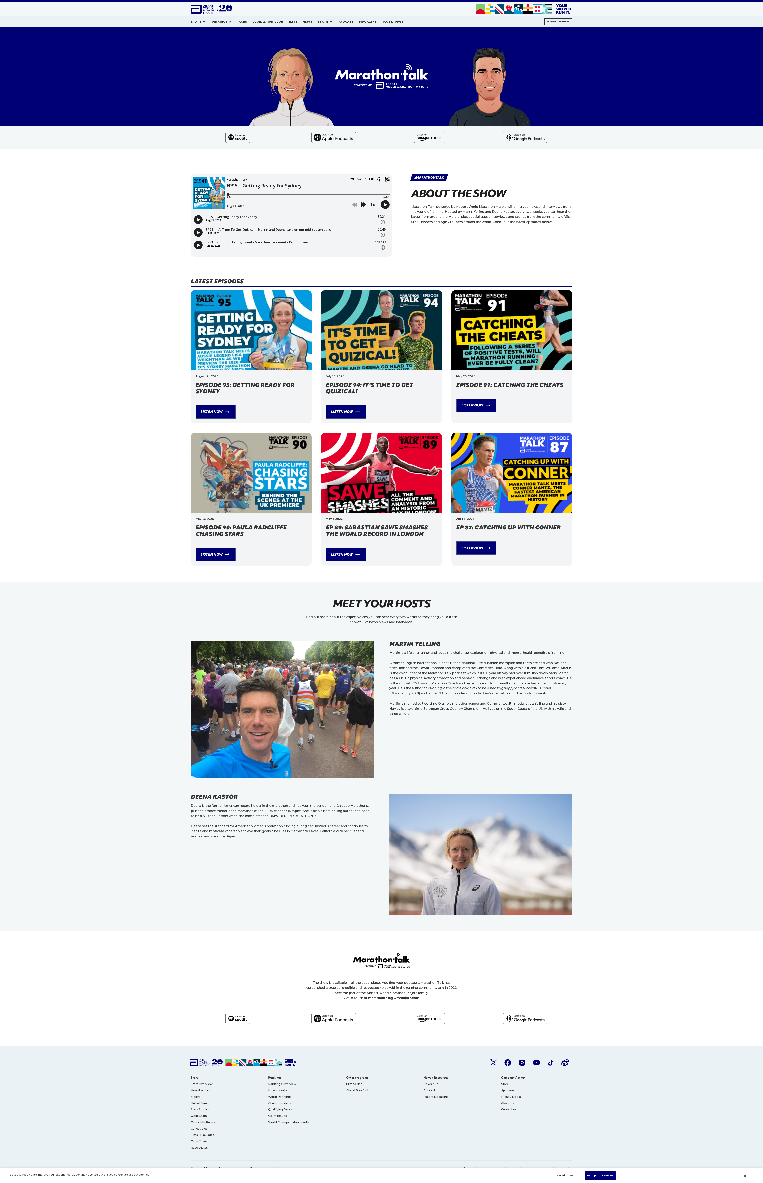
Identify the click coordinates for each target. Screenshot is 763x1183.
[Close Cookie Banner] (745, 1176)
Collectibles (199, 1128)
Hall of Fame (200, 1103)
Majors (195, 1097)
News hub (430, 1084)
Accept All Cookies (600, 1175)
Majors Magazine (435, 1097)
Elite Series (354, 1084)
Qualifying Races (280, 1109)
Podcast (429, 1090)
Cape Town (199, 1141)
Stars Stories (200, 1109)
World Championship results (289, 1122)
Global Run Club (357, 1090)
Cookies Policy (524, 1168)
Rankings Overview (282, 1084)
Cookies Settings (569, 1175)
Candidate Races (203, 1122)
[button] (198, 21)
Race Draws (199, 1147)
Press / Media (511, 1097)
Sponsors (508, 1090)
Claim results (277, 1116)
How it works (200, 1090)
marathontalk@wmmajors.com (393, 998)
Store (505, 1084)
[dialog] (381, 1176)
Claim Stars (199, 1116)
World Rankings (279, 1097)
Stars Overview (202, 1084)
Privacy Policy (471, 1168)
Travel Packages (202, 1135)
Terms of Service (497, 1168)
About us (507, 1103)
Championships (279, 1103)
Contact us (509, 1109)
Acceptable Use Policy (556, 1168)
